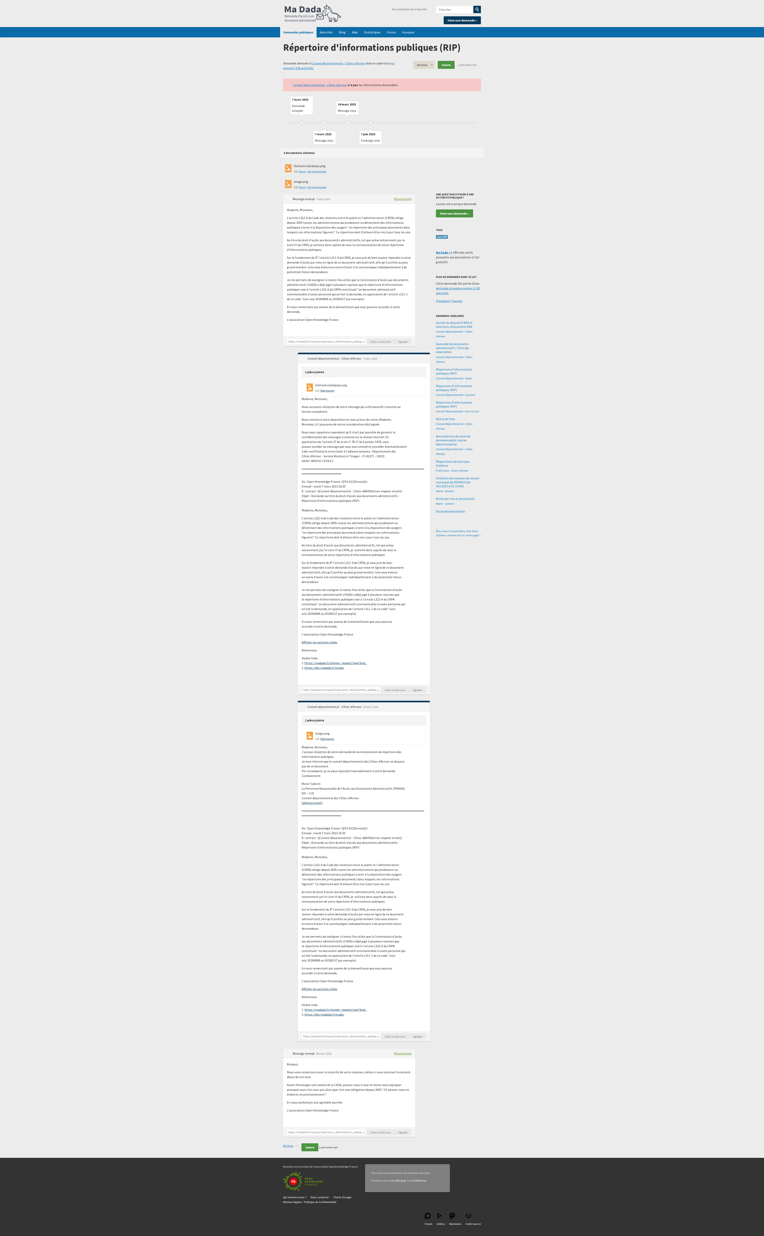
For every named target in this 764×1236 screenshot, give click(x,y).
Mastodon (455, 1224)
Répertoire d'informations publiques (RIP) (454, 371)
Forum (391, 32)
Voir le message (316, 171)
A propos (408, 32)
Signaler (403, 342)
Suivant (457, 301)
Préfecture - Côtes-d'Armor (452, 470)
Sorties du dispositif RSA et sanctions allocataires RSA (454, 325)
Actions (422, 65)
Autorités (326, 32)
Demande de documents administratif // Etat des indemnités (452, 348)
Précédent (443, 301)
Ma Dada (313, 13)
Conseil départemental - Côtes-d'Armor (338, 63)
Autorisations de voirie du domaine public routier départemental (453, 440)
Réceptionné (402, 199)
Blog (342, 32)
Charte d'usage (342, 1197)
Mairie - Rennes (445, 491)
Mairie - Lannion (445, 503)
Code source (473, 1224)
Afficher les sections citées (319, 642)
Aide (355, 32)
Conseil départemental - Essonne (455, 395)
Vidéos (441, 1224)
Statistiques (372, 32)
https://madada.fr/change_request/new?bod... (335, 663)
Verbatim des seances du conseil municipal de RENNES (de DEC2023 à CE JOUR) (457, 482)
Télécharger (327, 390)
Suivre (446, 65)
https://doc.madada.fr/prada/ (324, 668)
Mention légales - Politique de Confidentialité (309, 1202)
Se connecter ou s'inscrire (409, 9)
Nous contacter (320, 1197)
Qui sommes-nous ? (294, 1197)
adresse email (312, 803)
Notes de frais (445, 419)
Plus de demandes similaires (450, 511)
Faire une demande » (462, 20)
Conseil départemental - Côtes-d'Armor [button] (334, 358)
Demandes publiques (298, 32)
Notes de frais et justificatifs (455, 499)
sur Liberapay (398, 1180)
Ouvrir (302, 171)
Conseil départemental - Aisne (454, 378)
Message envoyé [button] (304, 199)
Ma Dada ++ (444, 252)
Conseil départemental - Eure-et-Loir (457, 411)
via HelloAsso (418, 1180)
